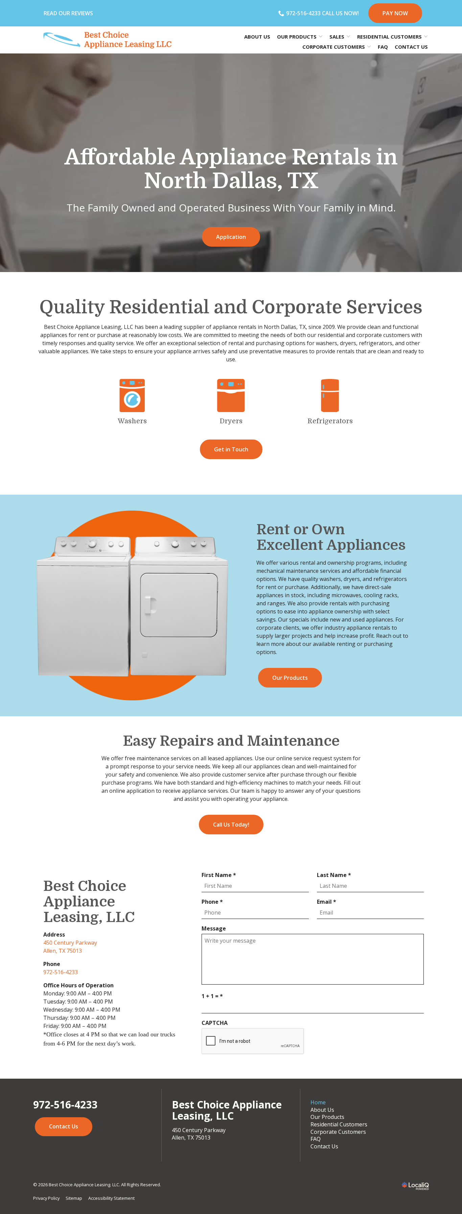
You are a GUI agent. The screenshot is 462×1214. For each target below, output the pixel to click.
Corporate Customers (338, 1132)
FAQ (383, 46)
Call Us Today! (231, 824)
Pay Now (395, 13)
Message (214, 928)
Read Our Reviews (68, 13)
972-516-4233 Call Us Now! (322, 13)
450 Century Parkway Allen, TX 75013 (199, 1133)
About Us (257, 36)
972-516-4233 (60, 972)
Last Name (335, 875)
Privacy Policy (46, 1198)
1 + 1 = (214, 996)
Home (318, 1102)
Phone (214, 902)
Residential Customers (338, 1124)
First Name (220, 875)
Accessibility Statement (111, 1198)
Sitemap (74, 1198)
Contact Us (411, 46)
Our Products (290, 677)
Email (328, 902)
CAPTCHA (215, 1023)
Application (231, 237)
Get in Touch (231, 449)
